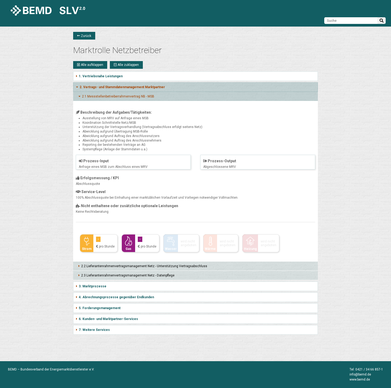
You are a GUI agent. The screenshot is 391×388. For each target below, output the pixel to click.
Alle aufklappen (91, 65)
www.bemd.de (360, 379)
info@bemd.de (360, 374)
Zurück (85, 36)
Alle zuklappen (128, 65)
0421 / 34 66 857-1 (369, 369)
